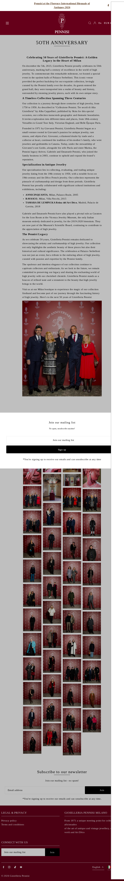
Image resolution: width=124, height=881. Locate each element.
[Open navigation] (28, 23)
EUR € (108, 23)
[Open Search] (89, 23)
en (100, 23)
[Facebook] (108, 5)
